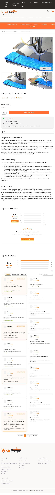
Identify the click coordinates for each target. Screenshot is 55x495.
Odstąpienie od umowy (44, 461)
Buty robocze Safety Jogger (9, 463)
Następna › (35, 435)
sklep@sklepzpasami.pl (47, 2)
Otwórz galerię (46, 68)
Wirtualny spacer (6, 469)
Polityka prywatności (7, 481)
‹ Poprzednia (20, 435)
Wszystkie (8, 274)
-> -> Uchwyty (19, 176)
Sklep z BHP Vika (5, 467)
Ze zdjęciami (23, 274)
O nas (2, 461)
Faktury (21, 468)
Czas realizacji (23, 461)
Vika (3, 31)
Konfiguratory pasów (16, 4)
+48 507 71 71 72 (35, 2)
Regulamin (4, 471)
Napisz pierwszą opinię (27, 239)
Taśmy (16, 31)
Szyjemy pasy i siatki (6, 4)
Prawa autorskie (5, 483)
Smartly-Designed (40, 490)
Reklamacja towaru (43, 463)
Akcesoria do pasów (9, 31)
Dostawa (21, 465)
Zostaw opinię (14, 221)
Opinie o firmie (23, 4)
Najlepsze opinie (15, 274)
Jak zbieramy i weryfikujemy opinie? (45, 225)
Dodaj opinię (19, 97)
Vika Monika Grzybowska (19, 490)
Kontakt (3, 474)
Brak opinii (13, 97)
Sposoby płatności (24, 463)
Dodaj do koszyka (29, 112)
